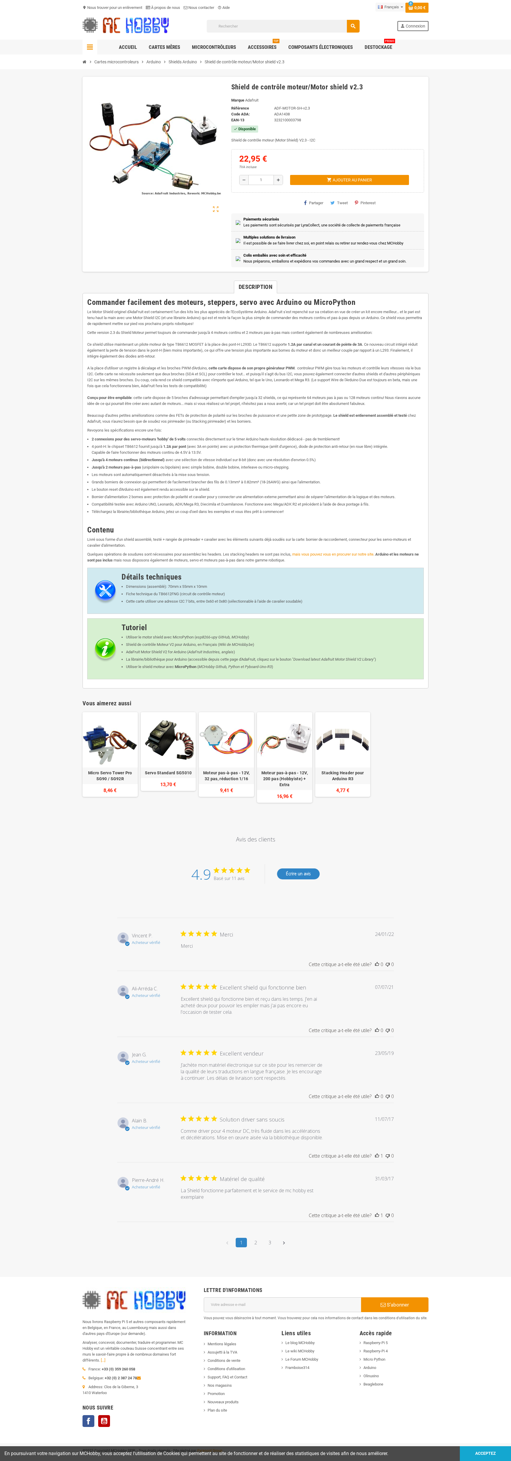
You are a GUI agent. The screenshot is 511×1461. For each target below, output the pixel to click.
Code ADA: (240, 114)
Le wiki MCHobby (299, 1351)
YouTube (104, 1421)
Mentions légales (222, 1344)
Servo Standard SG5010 (168, 772)
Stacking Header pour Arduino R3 (342, 775)
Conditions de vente (224, 1360)
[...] (103, 1360)
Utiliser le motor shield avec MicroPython (160, 637)
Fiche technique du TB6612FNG (152, 594)
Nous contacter (200, 7)
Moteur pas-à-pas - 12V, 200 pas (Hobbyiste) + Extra (284, 778)
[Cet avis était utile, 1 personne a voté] (377, 1156)
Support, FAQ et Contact (227, 1377)
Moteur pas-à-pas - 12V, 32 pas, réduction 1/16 (226, 775)
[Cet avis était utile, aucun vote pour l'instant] (377, 964)
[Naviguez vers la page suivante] (284, 1242)
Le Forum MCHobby (301, 1359)
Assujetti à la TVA (222, 1352)
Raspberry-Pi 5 (375, 1343)
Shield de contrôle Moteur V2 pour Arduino (161, 644)
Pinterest (368, 203)
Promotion (216, 1393)
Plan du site (217, 1410)
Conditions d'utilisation (226, 1369)
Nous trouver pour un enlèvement (112, 7)
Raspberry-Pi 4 (375, 1351)
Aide (224, 7)
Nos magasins (220, 1385)
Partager (316, 203)
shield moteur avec (169, 666)
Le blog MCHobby (300, 1343)
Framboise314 (297, 1367)
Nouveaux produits (223, 1402)
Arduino (369, 1367)
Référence (240, 108)
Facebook (88, 1421)
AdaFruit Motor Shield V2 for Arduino (156, 652)
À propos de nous (165, 7)
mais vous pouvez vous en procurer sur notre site (332, 554)
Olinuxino (371, 1376)
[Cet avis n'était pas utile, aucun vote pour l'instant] (388, 964)
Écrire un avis (298, 873)
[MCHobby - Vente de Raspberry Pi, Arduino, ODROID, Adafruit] (126, 26)
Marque (237, 100)
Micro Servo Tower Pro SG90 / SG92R (110, 775)
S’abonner (397, 1305)
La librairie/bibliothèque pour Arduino (156, 659)
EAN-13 (237, 120)
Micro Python (374, 1359)
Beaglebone (373, 1384)
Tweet (342, 203)
